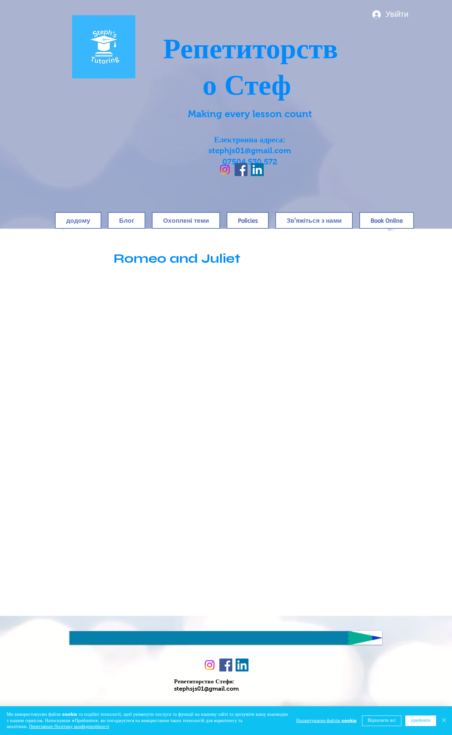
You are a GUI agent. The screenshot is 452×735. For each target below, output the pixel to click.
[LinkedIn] (257, 169)
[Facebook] (241, 169)
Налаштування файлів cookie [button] (326, 720)
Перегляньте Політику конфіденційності (69, 726)
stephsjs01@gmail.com (206, 689)
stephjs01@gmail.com (249, 151)
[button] (248, 220)
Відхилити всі (382, 720)
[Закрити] (444, 721)
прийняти (420, 720)
